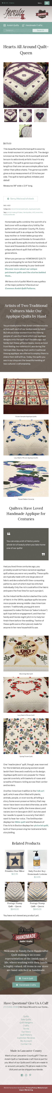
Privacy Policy (31, 1088)
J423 (33, 212)
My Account (26, 1041)
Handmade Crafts (34, 25)
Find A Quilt (27, 978)
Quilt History (26, 1035)
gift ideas (19, 212)
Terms (26, 1029)
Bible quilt (20, 822)
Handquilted (27, 212)
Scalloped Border (9, 214)
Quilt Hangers (26, 1022)
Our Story (26, 1032)
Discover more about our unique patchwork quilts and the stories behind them (25, 272)
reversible (39, 212)
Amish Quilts (13, 25)
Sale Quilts (26, 1019)
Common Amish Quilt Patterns (20, 288)
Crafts (26, 1025)
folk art (40, 791)
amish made (11, 212)
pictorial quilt (41, 825)
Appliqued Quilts (34, 209)
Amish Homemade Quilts (19, 209)
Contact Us (26, 1044)
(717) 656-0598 (10, 1007)
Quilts (26, 1016)
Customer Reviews (26, 1038)
